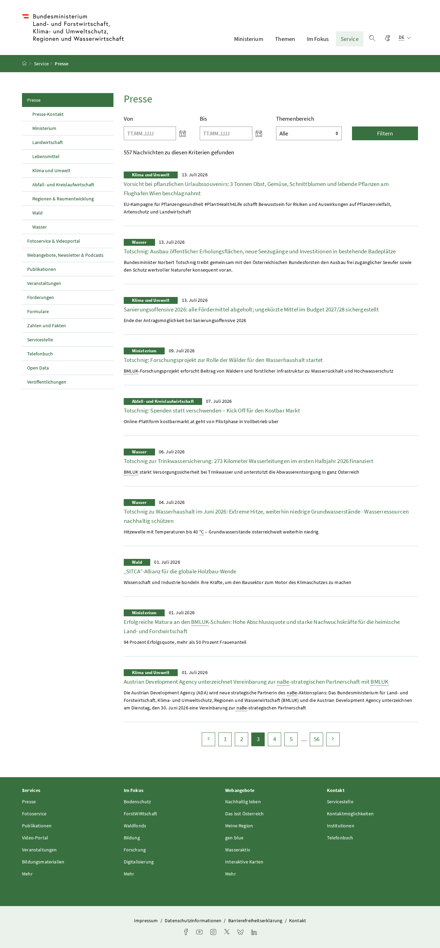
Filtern (385, 133)
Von (128, 118)
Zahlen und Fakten (46, 325)
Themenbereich (295, 118)
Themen (285, 39)
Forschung (135, 850)
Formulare (38, 311)
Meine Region (239, 826)
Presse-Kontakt (48, 114)
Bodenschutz (137, 801)
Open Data (38, 368)
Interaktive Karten (244, 862)
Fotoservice (34, 814)
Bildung (132, 838)
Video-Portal (35, 838)
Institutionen (340, 826)
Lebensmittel (45, 156)
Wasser (39, 227)
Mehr (27, 874)
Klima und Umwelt (51, 170)
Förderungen (40, 297)
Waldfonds (135, 826)
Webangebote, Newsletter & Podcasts (65, 255)
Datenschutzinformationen (193, 920)
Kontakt (297, 920)
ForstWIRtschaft (140, 814)
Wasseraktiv (237, 850)
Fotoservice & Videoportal (53, 241)
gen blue (234, 838)
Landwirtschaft (47, 142)
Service (350, 39)
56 (318, 739)
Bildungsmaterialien (43, 862)
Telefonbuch (40, 354)
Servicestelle (40, 340)
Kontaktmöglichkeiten (350, 814)
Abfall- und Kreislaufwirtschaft (63, 184)
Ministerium (248, 39)
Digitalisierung (139, 862)
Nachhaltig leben (243, 801)
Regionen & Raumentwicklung (63, 199)
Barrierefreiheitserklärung (256, 920)
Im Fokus (318, 39)
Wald (37, 213)
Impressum (146, 920)
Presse (49, 100)
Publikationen (41, 269)
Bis (203, 118)
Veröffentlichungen (46, 382)
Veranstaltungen (44, 283)
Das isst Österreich (244, 814)
